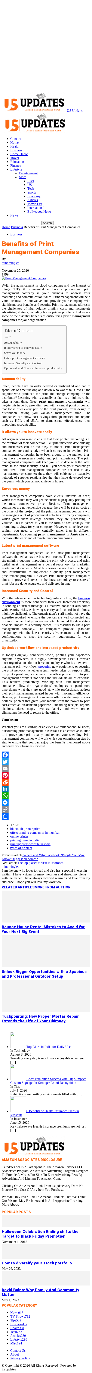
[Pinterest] (46, 775)
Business (16, 150)
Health (14, 146)
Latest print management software (24, 358)
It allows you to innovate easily (23, 347)
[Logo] (2, 131)
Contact (15, 139)
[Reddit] (46, 782)
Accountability (13, 342)
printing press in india (24, 840)
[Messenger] (46, 802)
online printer (19, 836)
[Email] (46, 768)
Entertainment (28, 173)
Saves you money (14, 352)
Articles (32, 200)
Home (14, 142)
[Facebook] (46, 755)
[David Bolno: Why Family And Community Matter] (46, 1284)
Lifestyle (16, 169)
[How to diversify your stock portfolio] (46, 1257)
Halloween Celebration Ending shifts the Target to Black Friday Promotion (40, 1234)
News (14, 215)
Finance (15, 165)
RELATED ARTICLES (18, 887)
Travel (14, 158)
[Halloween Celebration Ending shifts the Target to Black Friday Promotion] (46, 1226)
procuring (44, 666)
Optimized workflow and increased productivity (33, 368)
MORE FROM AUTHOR (52, 887)
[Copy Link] (46, 809)
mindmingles (10, 263)
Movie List (34, 204)
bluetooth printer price (25, 829)
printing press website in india (30, 844)
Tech (30, 188)
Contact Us (17, 1350)
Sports (31, 192)
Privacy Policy (20, 1358)
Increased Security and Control (23, 363)
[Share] (46, 816)
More (22, 177)
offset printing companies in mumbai (34, 832)
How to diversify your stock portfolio (37, 1263)
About (14, 1354)
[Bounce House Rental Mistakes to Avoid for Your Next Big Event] (46, 921)
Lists (30, 181)
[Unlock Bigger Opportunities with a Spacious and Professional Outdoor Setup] (46, 966)
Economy (33, 196)
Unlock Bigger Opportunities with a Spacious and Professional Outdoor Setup (44, 974)
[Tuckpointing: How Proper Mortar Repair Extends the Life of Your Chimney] (46, 1011)
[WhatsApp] (46, 795)
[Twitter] (46, 761)
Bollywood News (39, 211)
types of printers (21, 848)
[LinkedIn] (46, 789)
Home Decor (19, 154)
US (29, 185)
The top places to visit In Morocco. (40, 863)
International (35, 207)
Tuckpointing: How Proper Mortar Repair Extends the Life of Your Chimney (40, 1018)
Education (17, 162)
